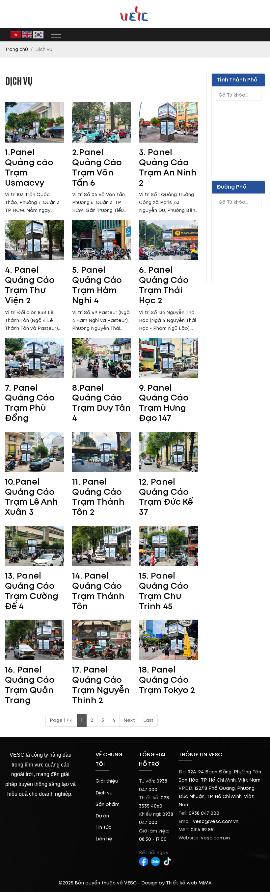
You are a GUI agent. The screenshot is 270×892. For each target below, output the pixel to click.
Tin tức (103, 827)
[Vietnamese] (16, 34)
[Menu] (56, 34)
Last (148, 720)
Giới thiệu (106, 781)
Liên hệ (103, 839)
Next (129, 720)
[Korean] (38, 34)
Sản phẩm (107, 804)
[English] (27, 34)
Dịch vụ (104, 793)
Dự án (102, 816)
